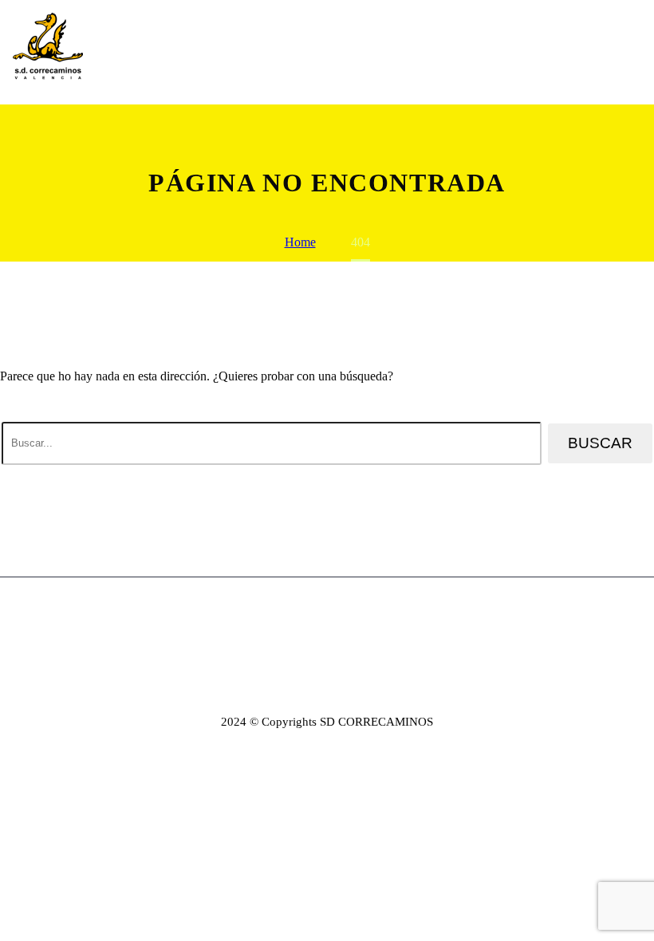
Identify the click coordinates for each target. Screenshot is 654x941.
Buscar (600, 443)
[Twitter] (316, 617)
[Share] (358, 617)
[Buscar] (635, 52)
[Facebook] (296, 617)
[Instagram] (337, 617)
